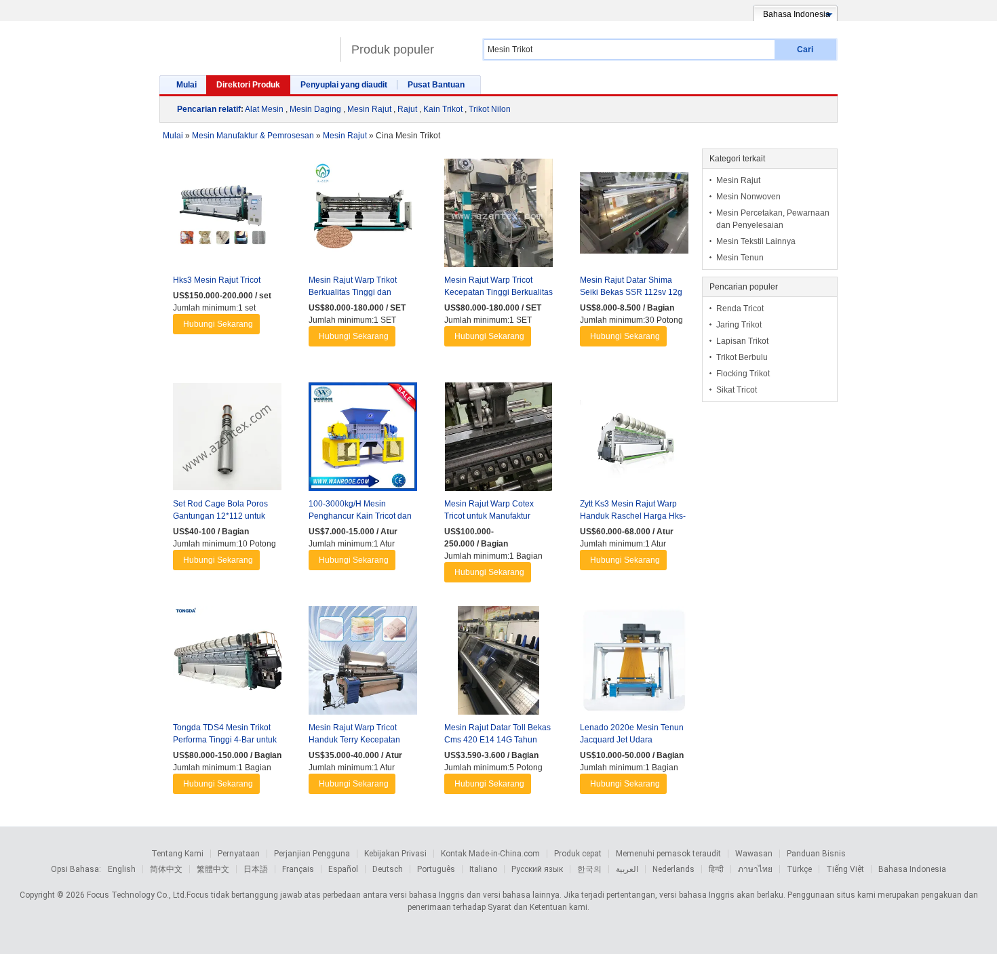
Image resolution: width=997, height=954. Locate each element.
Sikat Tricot (736, 390)
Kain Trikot (443, 109)
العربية (627, 869)
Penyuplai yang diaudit (343, 85)
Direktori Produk (248, 85)
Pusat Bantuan (436, 85)
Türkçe (799, 869)
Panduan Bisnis (816, 853)
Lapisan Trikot (742, 341)
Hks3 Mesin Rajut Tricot (216, 280)
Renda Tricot (740, 308)
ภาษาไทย (755, 869)
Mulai (186, 85)
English (122, 869)
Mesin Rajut (369, 109)
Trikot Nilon (490, 109)
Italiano (483, 869)
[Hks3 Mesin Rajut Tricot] (227, 216)
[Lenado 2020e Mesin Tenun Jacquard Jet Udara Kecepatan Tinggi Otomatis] (634, 663)
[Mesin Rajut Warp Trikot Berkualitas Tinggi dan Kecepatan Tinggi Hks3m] (363, 216)
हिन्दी (716, 869)
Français (298, 869)
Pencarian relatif (209, 109)
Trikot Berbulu (742, 357)
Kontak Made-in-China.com (490, 853)
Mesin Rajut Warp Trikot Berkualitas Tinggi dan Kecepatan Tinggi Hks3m (355, 292)
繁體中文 (213, 869)
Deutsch (387, 869)
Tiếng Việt (845, 869)
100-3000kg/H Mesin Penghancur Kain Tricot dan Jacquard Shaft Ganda (360, 516)
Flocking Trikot (743, 373)
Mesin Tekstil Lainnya (756, 241)
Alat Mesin (264, 109)
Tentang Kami (177, 853)
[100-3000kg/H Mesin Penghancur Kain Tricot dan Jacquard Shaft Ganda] (363, 440)
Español (343, 869)
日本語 (255, 869)
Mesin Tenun (740, 257)
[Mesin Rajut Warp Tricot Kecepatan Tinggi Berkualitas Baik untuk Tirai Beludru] (498, 216)
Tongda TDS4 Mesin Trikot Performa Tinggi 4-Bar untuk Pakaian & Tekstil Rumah (225, 740)
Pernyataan (239, 853)
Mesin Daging (315, 109)
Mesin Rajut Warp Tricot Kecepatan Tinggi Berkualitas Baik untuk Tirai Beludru (498, 292)
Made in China (246, 44)
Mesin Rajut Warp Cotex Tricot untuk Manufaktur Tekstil (489, 516)
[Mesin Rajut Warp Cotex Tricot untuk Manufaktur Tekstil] (498, 440)
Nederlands (673, 869)
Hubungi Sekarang (218, 324)
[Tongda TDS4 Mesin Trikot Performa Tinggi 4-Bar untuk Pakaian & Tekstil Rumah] (227, 663)
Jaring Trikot (739, 325)
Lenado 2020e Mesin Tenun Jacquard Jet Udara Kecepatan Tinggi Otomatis (632, 740)
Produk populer (392, 49)
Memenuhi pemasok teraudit (668, 853)
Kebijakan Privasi (395, 853)
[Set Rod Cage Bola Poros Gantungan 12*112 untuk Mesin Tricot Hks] (227, 440)
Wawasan (754, 853)
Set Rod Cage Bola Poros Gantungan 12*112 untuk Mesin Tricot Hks (220, 516)
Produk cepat (578, 853)
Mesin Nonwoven (748, 196)
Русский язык (537, 869)
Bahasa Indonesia (912, 869)
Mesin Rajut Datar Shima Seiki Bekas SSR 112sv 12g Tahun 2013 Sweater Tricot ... (633, 292)
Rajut (407, 109)
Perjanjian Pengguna (312, 853)
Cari (805, 49)
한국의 (589, 869)
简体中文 (166, 869)
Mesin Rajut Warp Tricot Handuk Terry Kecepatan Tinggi (354, 740)
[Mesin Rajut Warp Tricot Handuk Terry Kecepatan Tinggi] (363, 663)
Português (436, 869)
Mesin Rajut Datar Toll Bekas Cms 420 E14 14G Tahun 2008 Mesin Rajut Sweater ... (497, 740)
